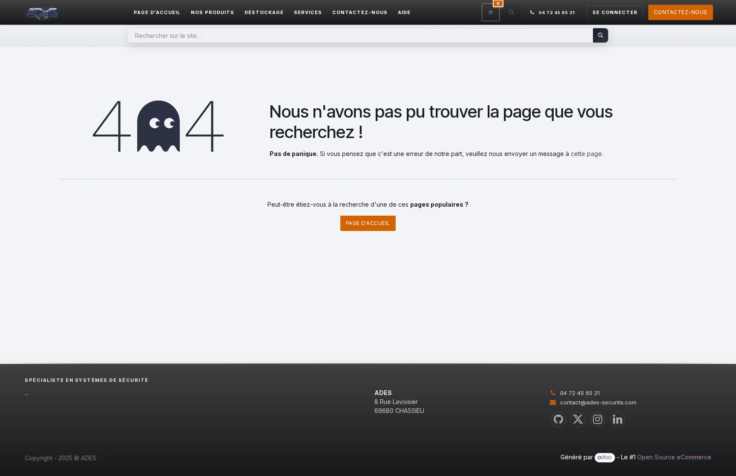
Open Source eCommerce (674, 457)
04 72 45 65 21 (580, 392)
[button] (512, 12)
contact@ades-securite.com (598, 402)
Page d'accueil (368, 223)
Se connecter (615, 12)
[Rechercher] (601, 35)
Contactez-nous (680, 12)
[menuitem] (157, 13)
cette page (586, 153)
